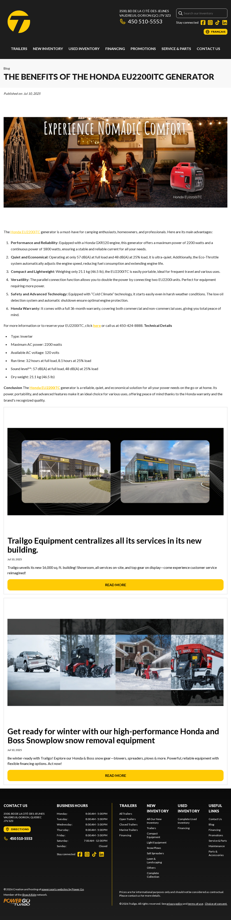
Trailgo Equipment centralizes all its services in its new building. (104, 545)
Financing (115, 48)
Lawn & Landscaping (154, 860)
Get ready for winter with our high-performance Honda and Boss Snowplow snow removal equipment (113, 736)
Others (151, 867)
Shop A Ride (29, 894)
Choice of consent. (216, 903)
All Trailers (125, 813)
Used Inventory (84, 48)
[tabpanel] (82, 830)
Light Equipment (156, 842)
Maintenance (217, 846)
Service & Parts (176, 48)
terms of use (195, 903)
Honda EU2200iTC (25, 232)
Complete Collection (153, 874)
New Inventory (48, 48)
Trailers (19, 48)
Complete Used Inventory (187, 820)
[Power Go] (44, 902)
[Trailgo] (19, 22)
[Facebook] (203, 22)
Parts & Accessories (216, 853)
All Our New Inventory (154, 820)
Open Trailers (127, 819)
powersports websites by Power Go (63, 889)
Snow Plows (154, 848)
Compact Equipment (153, 835)
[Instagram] (210, 22)
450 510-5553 (145, 21)
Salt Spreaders (155, 853)
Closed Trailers (128, 824)
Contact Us (208, 48)
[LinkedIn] (224, 22)
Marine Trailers (128, 830)
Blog (7, 68)
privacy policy (174, 903)
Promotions (143, 48)
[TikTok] (217, 22)
